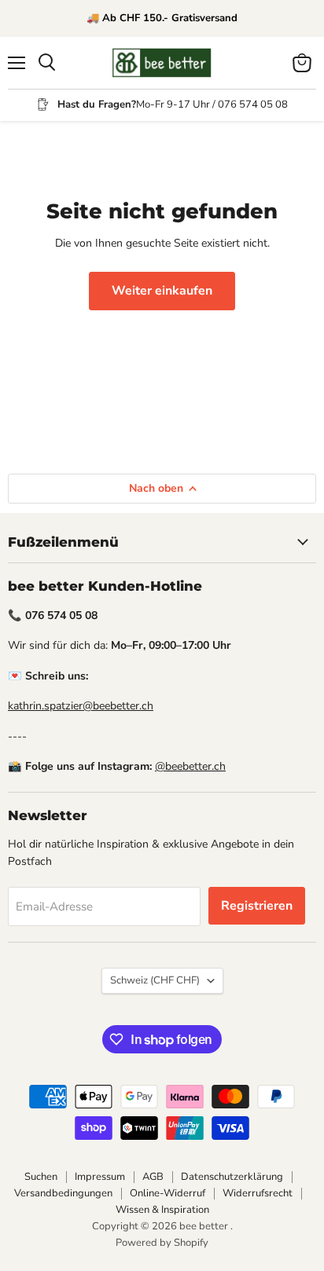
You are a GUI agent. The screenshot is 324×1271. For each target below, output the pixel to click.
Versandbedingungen (63, 1193)
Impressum (100, 1177)
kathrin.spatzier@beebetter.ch (80, 705)
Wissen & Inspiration (162, 1210)
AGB (153, 1177)
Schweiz (155, 980)
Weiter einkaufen (162, 290)
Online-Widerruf (167, 1193)
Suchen (40, 1177)
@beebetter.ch (190, 766)
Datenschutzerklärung (232, 1177)
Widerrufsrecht (258, 1193)
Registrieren (257, 905)
